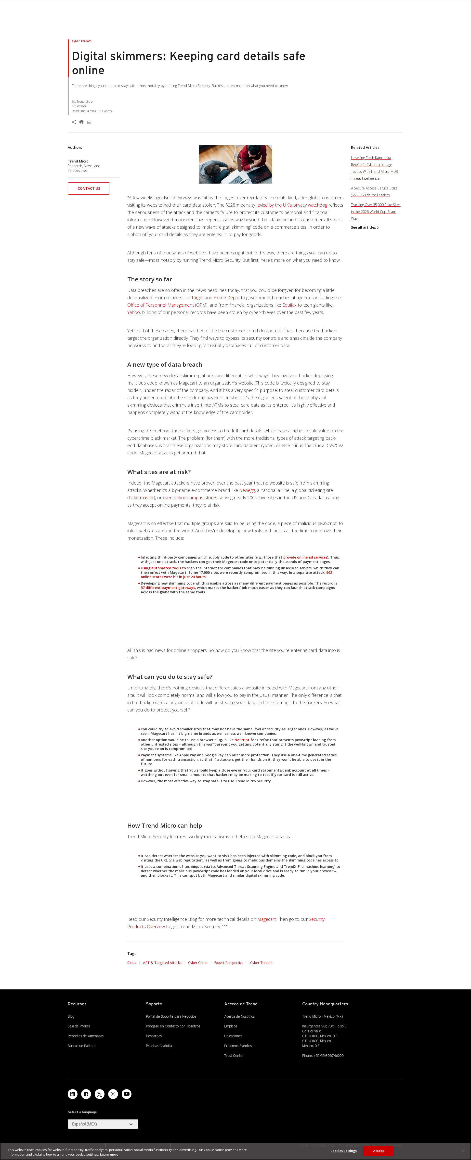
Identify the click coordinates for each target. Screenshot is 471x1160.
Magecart (266, 919)
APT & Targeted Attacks (162, 962)
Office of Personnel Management (160, 305)
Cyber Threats (261, 962)
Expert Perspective (229, 962)
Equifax (289, 305)
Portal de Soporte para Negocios (171, 1016)
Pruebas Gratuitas (159, 1046)
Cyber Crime (198, 962)
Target (197, 297)
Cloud (131, 962)
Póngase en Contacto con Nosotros (173, 1026)
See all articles (363, 227)
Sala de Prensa (79, 1026)
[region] (235, 1151)
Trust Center (234, 1056)
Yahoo (133, 312)
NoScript (242, 739)
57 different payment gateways (168, 587)
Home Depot (227, 297)
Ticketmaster (141, 497)
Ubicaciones (233, 1036)
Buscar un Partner (82, 1046)
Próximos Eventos (238, 1046)
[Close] (463, 1150)
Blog (71, 1016)
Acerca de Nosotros (239, 1016)
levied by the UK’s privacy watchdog (291, 205)
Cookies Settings (343, 1150)
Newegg (247, 490)
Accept (378, 1150)
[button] (89, 190)
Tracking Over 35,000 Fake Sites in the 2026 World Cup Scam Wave (376, 211)
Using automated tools (161, 568)
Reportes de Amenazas (86, 1036)
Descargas (154, 1036)
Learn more (109, 1154)
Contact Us (89, 188)
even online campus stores (190, 497)
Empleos (230, 1026)
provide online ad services (305, 557)
